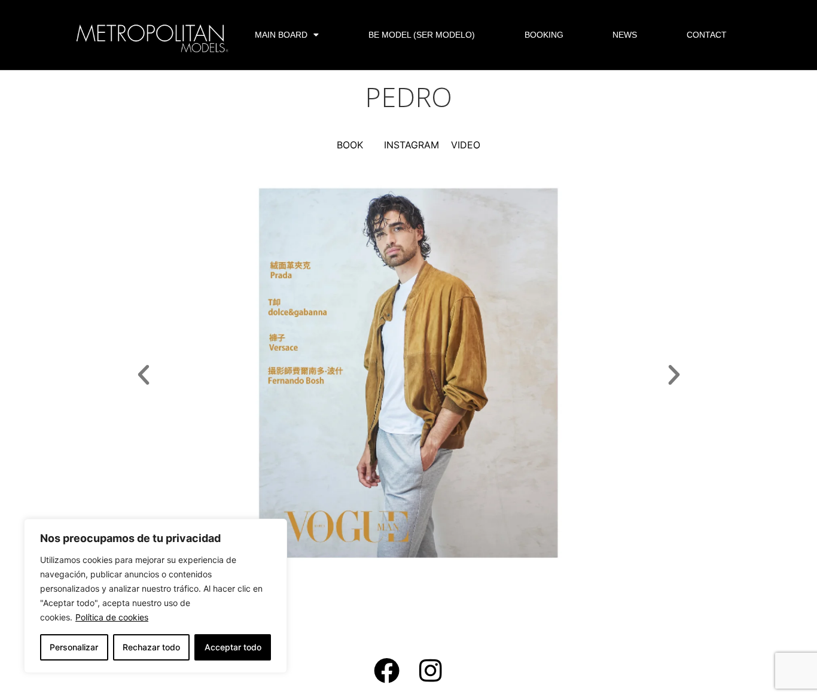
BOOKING (544, 34)
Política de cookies (111, 617)
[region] (155, 596)
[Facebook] (386, 670)
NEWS (624, 34)
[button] (143, 375)
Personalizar (74, 647)
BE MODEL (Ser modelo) (421, 34)
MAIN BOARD (281, 34)
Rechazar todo (151, 647)
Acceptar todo (233, 647)
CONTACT (707, 34)
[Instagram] (431, 670)
